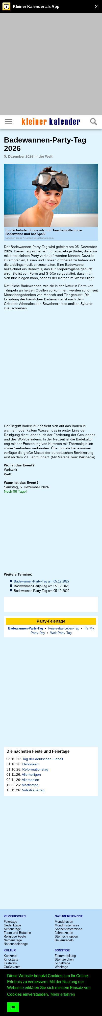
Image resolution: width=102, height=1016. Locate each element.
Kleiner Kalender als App (36, 6)
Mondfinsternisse (67, 925)
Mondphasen (64, 921)
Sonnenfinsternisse (68, 929)
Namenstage (13, 940)
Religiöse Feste (15, 936)
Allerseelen (30, 780)
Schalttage (62, 963)
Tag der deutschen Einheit (42, 759)
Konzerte (10, 956)
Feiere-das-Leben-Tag (63, 628)
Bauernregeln (64, 940)
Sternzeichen (64, 959)
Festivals (10, 963)
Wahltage (61, 967)
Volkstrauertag (33, 790)
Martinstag (30, 785)
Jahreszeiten (64, 933)
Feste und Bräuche (17, 933)
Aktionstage (12, 929)
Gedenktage (12, 925)
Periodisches (15, 916)
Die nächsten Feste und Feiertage (38, 751)
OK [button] (13, 1007)
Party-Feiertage (51, 621)
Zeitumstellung (65, 956)
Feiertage (10, 921)
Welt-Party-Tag (61, 633)
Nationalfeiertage (16, 944)
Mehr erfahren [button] (63, 994)
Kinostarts (11, 959)
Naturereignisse (69, 916)
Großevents (12, 967)
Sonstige (62, 950)
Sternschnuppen (66, 936)
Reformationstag (35, 769)
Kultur (10, 950)
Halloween (30, 764)
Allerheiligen (31, 774)
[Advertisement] (51, 65)
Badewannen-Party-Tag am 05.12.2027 (41, 581)
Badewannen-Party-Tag (25, 628)
